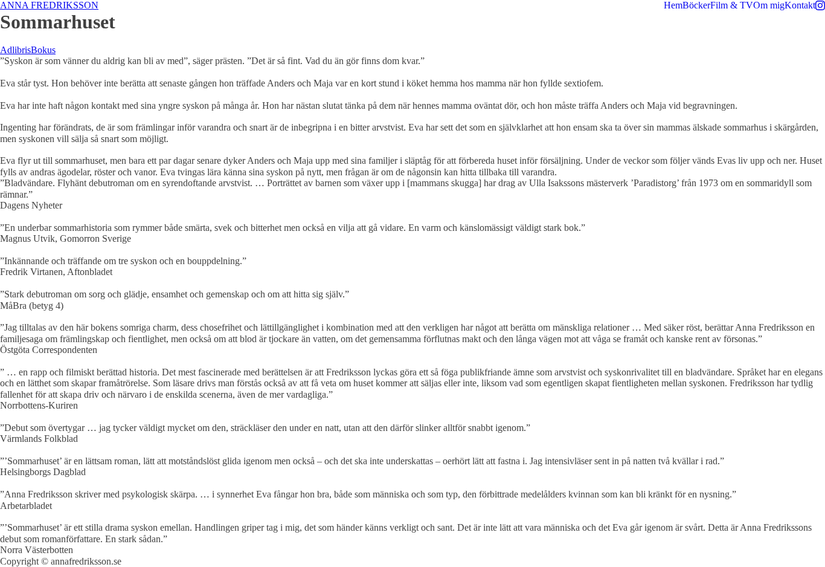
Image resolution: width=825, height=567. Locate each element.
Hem (673, 5)
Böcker (696, 5)
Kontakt (800, 5)
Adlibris (15, 50)
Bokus (43, 50)
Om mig (769, 5)
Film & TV (731, 5)
